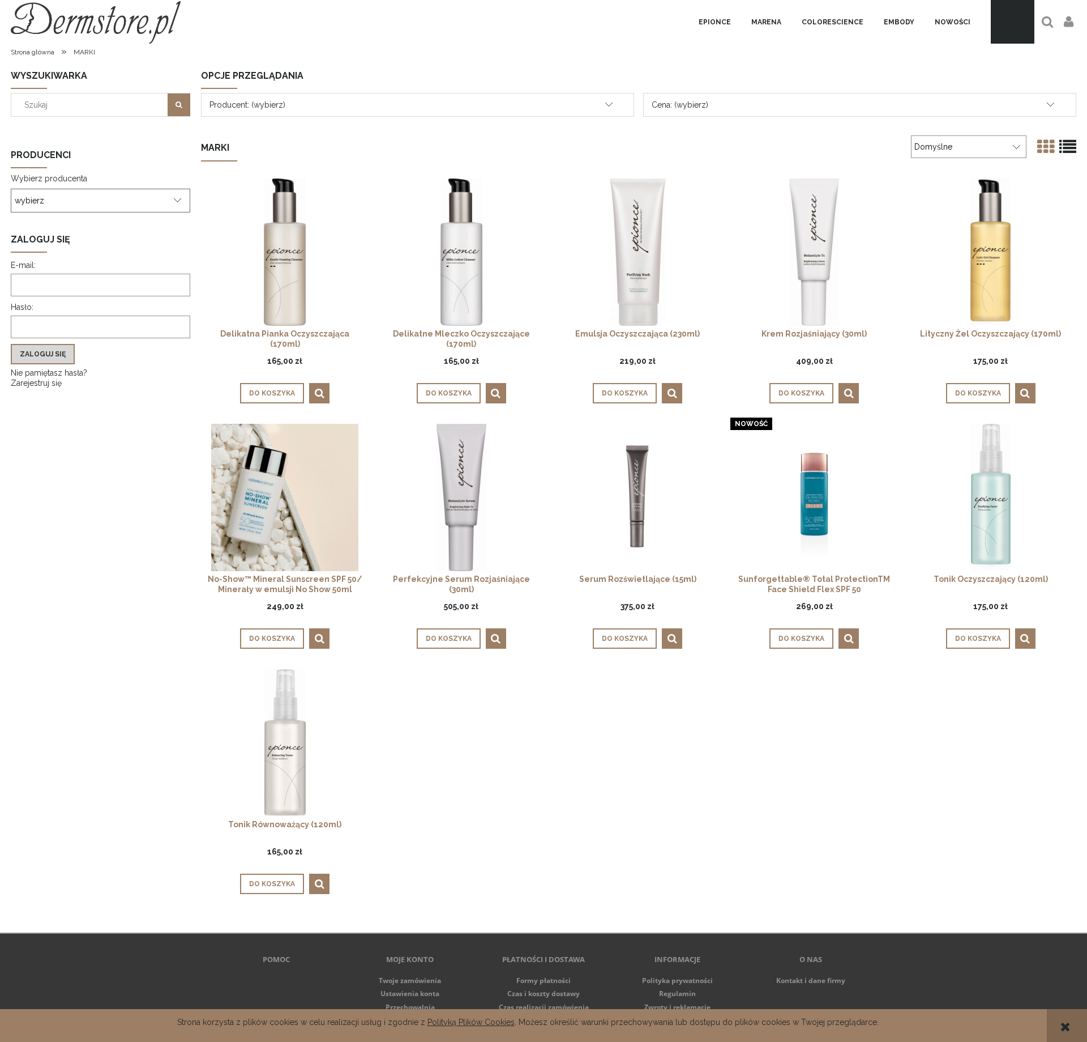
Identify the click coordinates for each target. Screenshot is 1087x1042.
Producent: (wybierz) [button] (247, 104)
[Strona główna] (96, 22)
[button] (319, 393)
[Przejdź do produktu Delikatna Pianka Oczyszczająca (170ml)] (285, 252)
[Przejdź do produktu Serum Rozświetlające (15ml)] (637, 497)
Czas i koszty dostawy (543, 993)
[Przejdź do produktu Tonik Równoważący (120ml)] (285, 742)
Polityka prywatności (677, 980)
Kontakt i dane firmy (810, 980)
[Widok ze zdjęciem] (1045, 147)
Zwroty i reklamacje (677, 1007)
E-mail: (23, 265)
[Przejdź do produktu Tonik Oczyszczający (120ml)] (991, 497)
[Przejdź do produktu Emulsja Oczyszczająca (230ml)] (637, 252)
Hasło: (22, 307)
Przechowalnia (410, 1007)
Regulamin (677, 993)
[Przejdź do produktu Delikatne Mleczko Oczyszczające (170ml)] (461, 252)
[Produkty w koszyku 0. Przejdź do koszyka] (1012, 22)
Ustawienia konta (409, 993)
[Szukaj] (179, 104)
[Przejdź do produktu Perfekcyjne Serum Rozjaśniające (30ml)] (461, 497)
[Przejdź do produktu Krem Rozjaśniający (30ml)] (814, 252)
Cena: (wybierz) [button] (680, 104)
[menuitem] (715, 22)
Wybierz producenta (49, 178)
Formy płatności (543, 980)
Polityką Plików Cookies (471, 1022)
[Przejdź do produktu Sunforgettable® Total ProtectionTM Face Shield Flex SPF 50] (814, 497)
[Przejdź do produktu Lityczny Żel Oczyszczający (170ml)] (991, 252)
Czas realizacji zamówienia (544, 1007)
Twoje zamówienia (410, 980)
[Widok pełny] (1067, 147)
